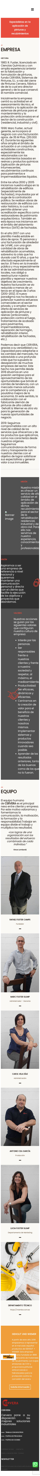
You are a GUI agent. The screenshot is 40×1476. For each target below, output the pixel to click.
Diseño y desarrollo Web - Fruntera (12, 1453)
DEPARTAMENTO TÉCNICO (20, 1305)
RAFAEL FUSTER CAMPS (20, 919)
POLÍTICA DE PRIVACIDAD (14, 1436)
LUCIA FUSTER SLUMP (20, 1228)
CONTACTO (19, 1449)
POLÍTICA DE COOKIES (13, 1440)
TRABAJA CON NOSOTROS (14, 1432)
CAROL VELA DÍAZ (20, 1074)
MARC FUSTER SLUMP (20, 996)
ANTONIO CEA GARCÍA (20, 1151)
